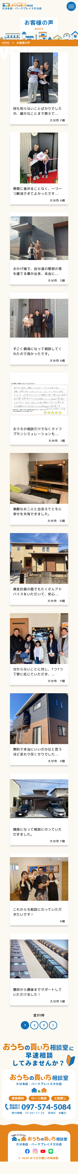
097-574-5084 (46, 1107)
